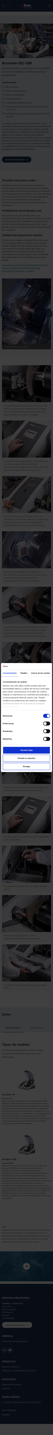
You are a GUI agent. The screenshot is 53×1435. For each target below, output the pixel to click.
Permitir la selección (26, 758)
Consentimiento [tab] (10, 673)
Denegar (26, 766)
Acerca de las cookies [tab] (40, 673)
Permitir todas (26, 750)
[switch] (46, 723)
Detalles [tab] (23, 673)
